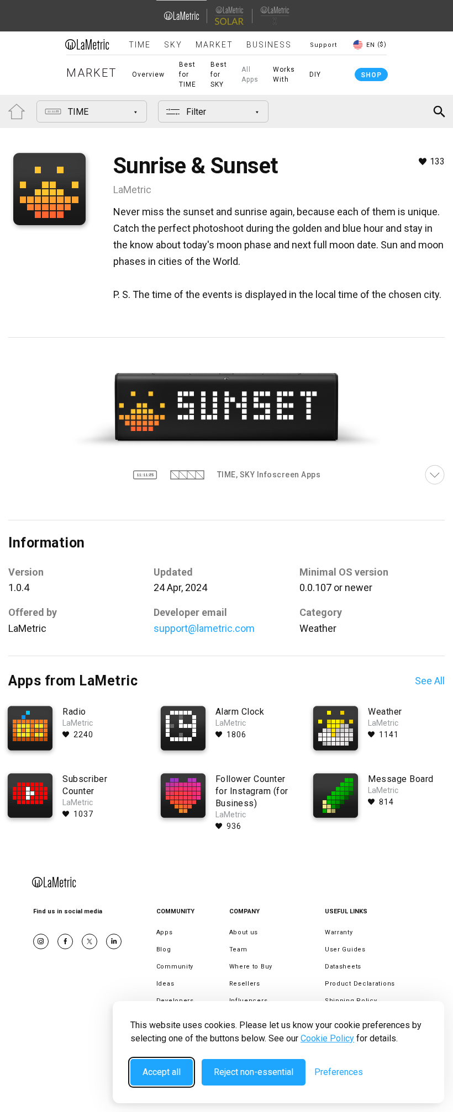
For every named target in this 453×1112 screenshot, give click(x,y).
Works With (284, 74)
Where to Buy (250, 966)
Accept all (162, 1072)
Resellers (244, 983)
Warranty (339, 932)
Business (269, 44)
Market (214, 44)
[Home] (87, 44)
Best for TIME (187, 74)
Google (114, 941)
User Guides (345, 949)
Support (323, 45)
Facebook (65, 941)
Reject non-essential (253, 1072)
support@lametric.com (204, 628)
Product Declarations (360, 983)
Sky (173, 44)
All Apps (250, 74)
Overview (148, 74)
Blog (163, 949)
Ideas (165, 983)
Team (238, 949)
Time (140, 44)
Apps (164, 932)
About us (244, 932)
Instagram (41, 941)
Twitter (89, 941)
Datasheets (343, 966)
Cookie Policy (327, 1038)
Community (174, 966)
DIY (315, 74)
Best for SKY (218, 74)
